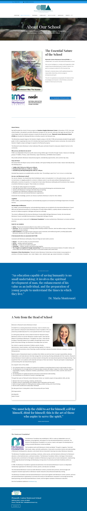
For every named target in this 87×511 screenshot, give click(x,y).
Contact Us (16, 506)
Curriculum (42, 15)
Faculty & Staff (51, 15)
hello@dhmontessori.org (30, 502)
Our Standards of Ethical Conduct (60, 98)
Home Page (16, 15)
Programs (34, 15)
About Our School (25, 15)
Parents (68, 15)
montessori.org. (33, 481)
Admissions (60, 15)
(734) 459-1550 (19, 502)
